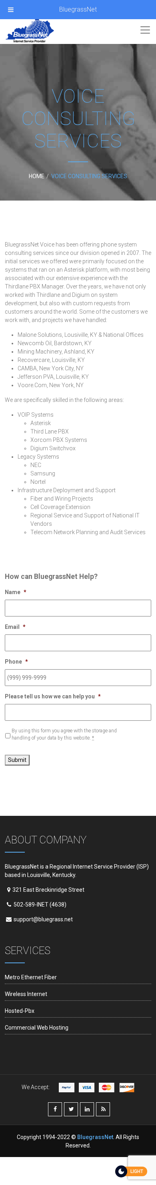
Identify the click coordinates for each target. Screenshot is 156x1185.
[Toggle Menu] (11, 9)
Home (36, 176)
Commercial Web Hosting (36, 1027)
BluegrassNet (78, 9)
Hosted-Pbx (19, 1011)
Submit (17, 760)
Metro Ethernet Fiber (31, 977)
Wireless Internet (26, 994)
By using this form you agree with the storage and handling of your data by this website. (64, 734)
